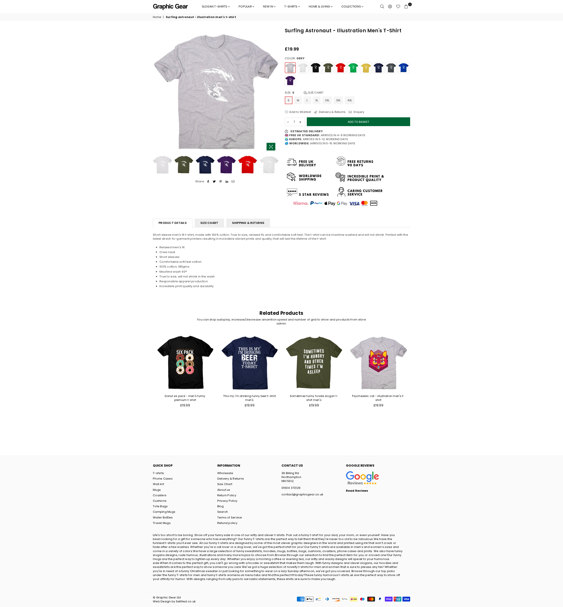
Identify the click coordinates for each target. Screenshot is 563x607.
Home (157, 17)
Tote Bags (160, 506)
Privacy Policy (227, 501)
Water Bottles (163, 517)
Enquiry (358, 112)
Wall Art (158, 484)
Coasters (159, 495)
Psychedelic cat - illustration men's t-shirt (378, 398)
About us (223, 490)
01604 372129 (291, 488)
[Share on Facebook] (208, 181)
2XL (327, 100)
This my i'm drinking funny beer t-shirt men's (249, 398)
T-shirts (291, 6)
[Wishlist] (398, 6)
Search (222, 512)
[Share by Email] (233, 181)
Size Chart (315, 92)
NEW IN (268, 6)
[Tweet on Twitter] (214, 181)
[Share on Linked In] (226, 181)
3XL (338, 100)
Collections (351, 6)
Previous (157, 90)
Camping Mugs (164, 512)
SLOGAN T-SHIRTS (215, 6)
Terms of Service (229, 517)
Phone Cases (163, 479)
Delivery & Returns (331, 112)
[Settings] (390, 6)
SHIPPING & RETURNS (248, 223)
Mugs (157, 490)
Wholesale (225, 473)
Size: (304, 93)
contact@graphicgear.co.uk (303, 494)
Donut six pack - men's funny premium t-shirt (185, 398)
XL (316, 100)
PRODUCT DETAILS (173, 223)
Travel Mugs (162, 523)
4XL (349, 100)
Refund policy (227, 523)
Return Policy (226, 495)
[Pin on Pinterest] (220, 181)
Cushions (159, 501)
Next (274, 90)
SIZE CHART (209, 223)
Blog (220, 506)
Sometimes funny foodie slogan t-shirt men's (314, 398)
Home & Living (320, 6)
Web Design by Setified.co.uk (174, 601)
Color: (295, 58)
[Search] (382, 6)
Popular (245, 6)
